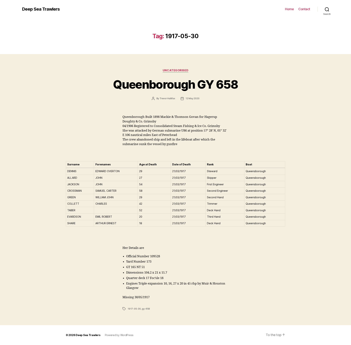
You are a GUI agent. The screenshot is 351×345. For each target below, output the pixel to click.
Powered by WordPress (119, 335)
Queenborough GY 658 (175, 84)
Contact (304, 9)
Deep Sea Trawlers (41, 9)
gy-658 (146, 308)
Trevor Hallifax (167, 98)
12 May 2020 (192, 98)
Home (289, 9)
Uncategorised (175, 70)
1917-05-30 (134, 308)
